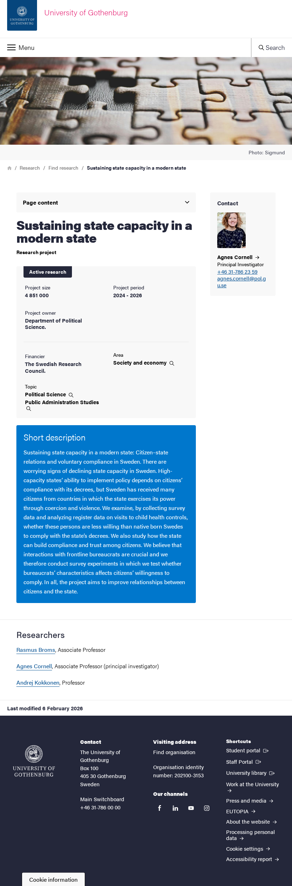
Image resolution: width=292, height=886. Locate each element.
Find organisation (174, 752)
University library (251, 772)
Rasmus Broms (35, 649)
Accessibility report (249, 858)
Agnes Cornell (34, 666)
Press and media (247, 800)
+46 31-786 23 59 (237, 271)
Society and (140, 362)
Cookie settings (245, 848)
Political (46, 394)
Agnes (235, 257)
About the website (248, 821)
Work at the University (252, 784)
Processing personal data (250, 834)
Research (30, 167)
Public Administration (62, 402)
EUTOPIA (238, 811)
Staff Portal (244, 761)
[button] (125, 47)
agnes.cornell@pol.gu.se (241, 282)
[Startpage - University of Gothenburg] (34, 760)
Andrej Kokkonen (37, 682)
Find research (63, 167)
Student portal (248, 750)
